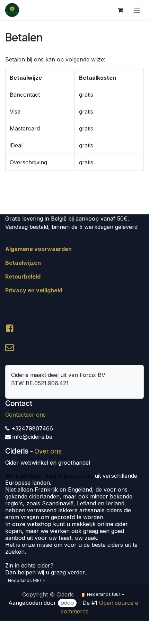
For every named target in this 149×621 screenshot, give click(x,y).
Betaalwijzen (23, 262)
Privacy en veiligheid (33, 290)
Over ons (48, 451)
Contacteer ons (25, 414)
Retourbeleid (23, 276)
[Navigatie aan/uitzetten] (137, 10)
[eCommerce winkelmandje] (120, 10)
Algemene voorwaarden (38, 248)
